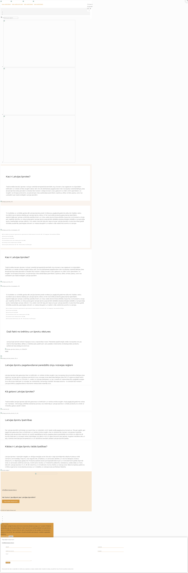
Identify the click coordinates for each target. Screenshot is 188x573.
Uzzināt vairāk (5, 536)
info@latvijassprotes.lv (9, 490)
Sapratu (11, 536)
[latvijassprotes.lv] (22, 4)
